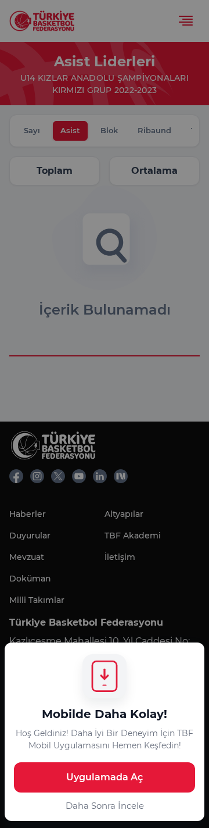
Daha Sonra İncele (105, 805)
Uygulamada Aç (104, 777)
